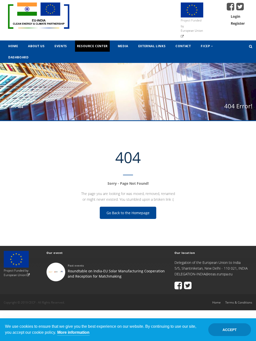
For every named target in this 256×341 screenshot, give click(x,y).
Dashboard (18, 57)
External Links (152, 46)
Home (13, 46)
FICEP (206, 46)
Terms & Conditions (238, 302)
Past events (76, 265)
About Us (36, 46)
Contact (183, 46)
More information (73, 332)
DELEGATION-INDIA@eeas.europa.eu (203, 274)
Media (123, 46)
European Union (15, 275)
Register (238, 23)
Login (235, 16)
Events (60, 46)
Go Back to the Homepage (128, 212)
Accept (229, 330)
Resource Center (92, 46)
